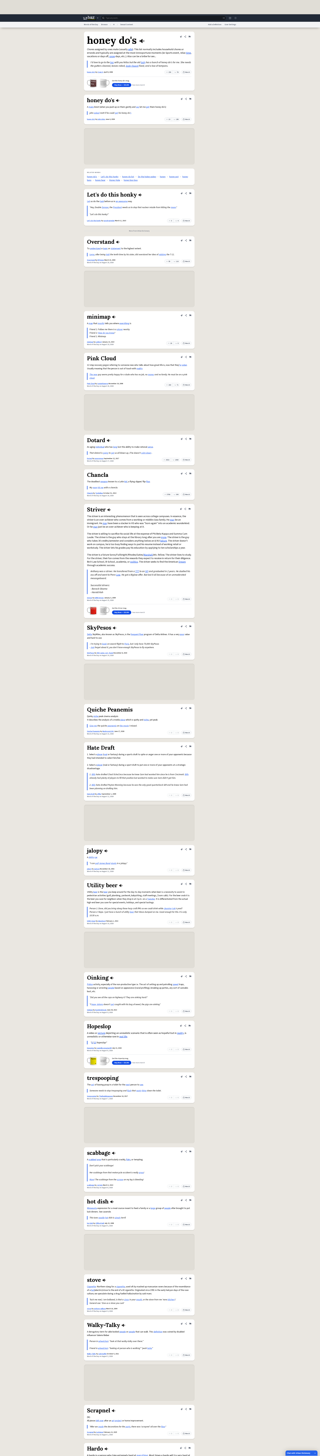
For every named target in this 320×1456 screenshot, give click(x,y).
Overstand (91, 260)
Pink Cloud (91, 383)
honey (163, 176)
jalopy (89, 869)
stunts (113, 863)
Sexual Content (126, 24)
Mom (92, 1179)
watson (97, 869)
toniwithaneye (102, 383)
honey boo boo (131, 180)
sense (150, 447)
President (117, 207)
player (120, 329)
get (147, 107)
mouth (139, 1299)
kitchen (171, 1299)
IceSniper (99, 1432)
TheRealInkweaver (106, 1096)
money (151, 374)
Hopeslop (90, 1048)
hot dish (90, 1223)
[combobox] (163, 18)
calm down (146, 453)
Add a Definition (214, 24)
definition (158, 1331)
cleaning (168, 908)
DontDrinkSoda (100, 1010)
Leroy (92, 254)
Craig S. (100, 72)
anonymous (99, 458)
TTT (137, 571)
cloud (92, 378)
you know (110, 332)
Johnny (99, 1004)
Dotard (89, 458)
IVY (146, 571)
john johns (101, 119)
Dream (182, 562)
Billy (93, 774)
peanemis (112, 725)
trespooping (91, 1096)
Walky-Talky (91, 1354)
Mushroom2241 (108, 731)
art (113, 1420)
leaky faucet (132, 66)
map (91, 323)
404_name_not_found (105, 653)
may (172, 520)
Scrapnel (90, 1432)
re (180, 365)
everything (124, 323)
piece (122, 719)
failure (163, 541)
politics (134, 562)
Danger (105, 207)
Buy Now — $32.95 (121, 85)
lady (143, 62)
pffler (99, 794)
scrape (120, 1179)
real (105, 754)
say (137, 107)
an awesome (122, 201)
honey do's (91, 72)
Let (88, 201)
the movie (124, 725)
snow (112, 56)
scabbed (92, 1159)
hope (93, 1004)
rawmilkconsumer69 (104, 1048)
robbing (162, 254)
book (104, 643)
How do (101, 332)
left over (100, 1420)
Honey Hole (114, 180)
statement (116, 248)
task (102, 201)
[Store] (230, 18)
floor (163, 1426)
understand (95, 248)
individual (100, 447)
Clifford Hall (100, 1223)
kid (125, 481)
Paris (126, 643)
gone (163, 537)
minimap (90, 342)
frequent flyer (137, 634)
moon (173, 207)
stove (89, 1308)
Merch (187, 72)
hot (106, 1217)
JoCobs (100, 1185)
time (188, 53)
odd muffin (102, 1354)
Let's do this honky (109, 176)
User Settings (230, 24)
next (128, 1084)
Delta (89, 634)
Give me (93, 725)
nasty (138, 1090)
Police (90, 984)
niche (95, 716)
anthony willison (100, 1308)
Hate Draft (91, 794)
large (153, 1208)
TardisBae (99, 493)
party (128, 1426)
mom (95, 487)
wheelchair (103, 1341)
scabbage (90, 1185)
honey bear (100, 180)
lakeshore (102, 921)
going (105, 453)
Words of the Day (91, 24)
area (99, 1159)
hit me (101, 487)
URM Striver (99, 598)
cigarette (120, 1286)
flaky (128, 1159)
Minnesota (92, 1208)
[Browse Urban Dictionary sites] (90, 18)
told (108, 254)
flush (129, 1090)
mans (91, 107)
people (111, 987)
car (95, 857)
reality (139, 368)
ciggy (126, 1299)
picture (101, 1033)
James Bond (104, 863)
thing (144, 1090)
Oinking (90, 1010)
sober (184, 365)
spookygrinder (109, 220)
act (92, 1084)
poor (182, 634)
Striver (89, 598)
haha (149, 1348)
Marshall (148, 555)
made (101, 1426)
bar (112, 62)
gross (141, 1172)
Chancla (90, 493)
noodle (101, 1217)
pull (97, 863)
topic (105, 248)
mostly (101, 323)
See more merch (138, 85)
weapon (104, 481)
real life (123, 1036)
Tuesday (151, 899)
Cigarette (91, 1286)
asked (97, 113)
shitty (91, 857)
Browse (104, 24)
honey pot (174, 176)
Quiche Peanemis (93, 731)
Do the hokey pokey (147, 176)
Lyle (174, 908)
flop (148, 481)
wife (130, 49)
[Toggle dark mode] (235, 18)
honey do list (128, 176)
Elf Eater (101, 260)
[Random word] (223, 18)
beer (95, 892)
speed (175, 984)
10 (95, 1042)
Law (118, 575)
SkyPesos (90, 653)
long (115, 447)
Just (92, 647)
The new (93, 374)
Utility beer (91, 921)
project (118, 1420)
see (141, 1084)
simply (118, 1217)
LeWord (99, 342)
